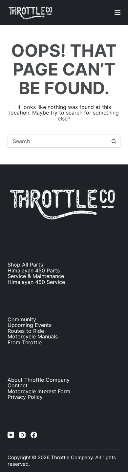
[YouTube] (11, 435)
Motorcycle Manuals (33, 336)
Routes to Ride (26, 331)
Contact (18, 385)
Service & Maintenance (36, 276)
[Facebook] (34, 435)
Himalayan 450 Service (36, 282)
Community (22, 319)
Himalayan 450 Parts (34, 270)
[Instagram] (22, 435)
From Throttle (25, 342)
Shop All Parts (25, 264)
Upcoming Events (30, 325)
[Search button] (114, 141)
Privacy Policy (25, 397)
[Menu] (117, 12)
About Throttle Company (39, 379)
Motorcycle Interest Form (39, 391)
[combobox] (57, 141)
